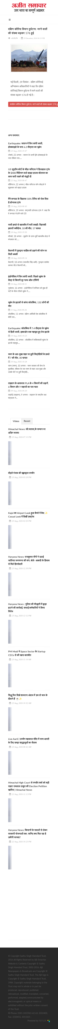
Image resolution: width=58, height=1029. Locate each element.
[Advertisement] (29, 902)
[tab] (16, 421)
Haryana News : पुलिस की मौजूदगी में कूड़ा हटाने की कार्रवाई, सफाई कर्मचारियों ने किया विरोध (27, 608)
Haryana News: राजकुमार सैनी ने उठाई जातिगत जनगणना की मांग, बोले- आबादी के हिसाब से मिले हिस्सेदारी (29, 560)
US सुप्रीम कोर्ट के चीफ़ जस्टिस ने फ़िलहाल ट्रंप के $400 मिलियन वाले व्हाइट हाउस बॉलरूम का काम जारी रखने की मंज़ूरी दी (29, 173)
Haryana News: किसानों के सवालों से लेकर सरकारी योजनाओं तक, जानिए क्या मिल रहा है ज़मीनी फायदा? (27, 834)
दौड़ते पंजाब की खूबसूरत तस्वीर (21, 473)
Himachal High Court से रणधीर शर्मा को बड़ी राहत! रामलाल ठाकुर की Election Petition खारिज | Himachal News (28, 786)
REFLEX (43, 1021)
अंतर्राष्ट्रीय (14, 38)
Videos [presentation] (16, 421)
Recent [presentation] (27, 421)
